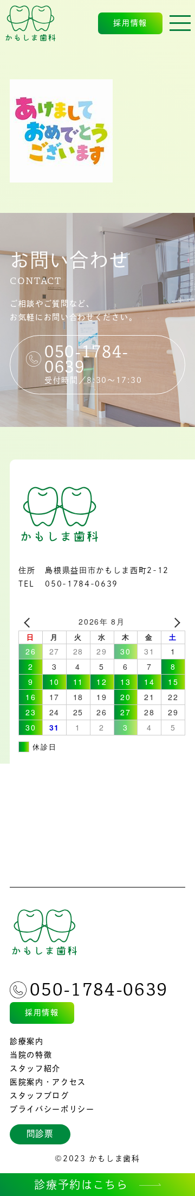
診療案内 (27, 1041)
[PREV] (28, 621)
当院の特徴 (31, 1055)
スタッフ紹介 (35, 1068)
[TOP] (31, 23)
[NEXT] (175, 621)
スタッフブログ (39, 1095)
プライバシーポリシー (52, 1109)
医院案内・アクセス (48, 1082)
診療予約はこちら (81, 1184)
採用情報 (130, 23)
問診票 (40, 1133)
